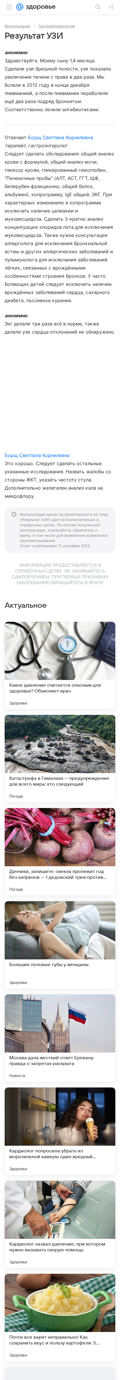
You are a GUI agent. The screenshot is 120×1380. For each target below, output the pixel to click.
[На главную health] (39, 7)
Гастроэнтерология (56, 26)
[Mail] (19, 7)
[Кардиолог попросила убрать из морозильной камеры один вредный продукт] (60, 1131)
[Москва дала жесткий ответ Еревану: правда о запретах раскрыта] (60, 1038)
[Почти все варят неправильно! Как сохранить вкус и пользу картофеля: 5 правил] (60, 1317)
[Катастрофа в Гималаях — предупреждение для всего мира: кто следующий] (60, 758)
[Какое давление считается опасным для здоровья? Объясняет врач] (60, 665)
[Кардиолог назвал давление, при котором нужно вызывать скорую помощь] (60, 1224)
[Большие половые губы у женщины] (60, 945)
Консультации (17, 26)
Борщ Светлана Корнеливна (60, 137)
